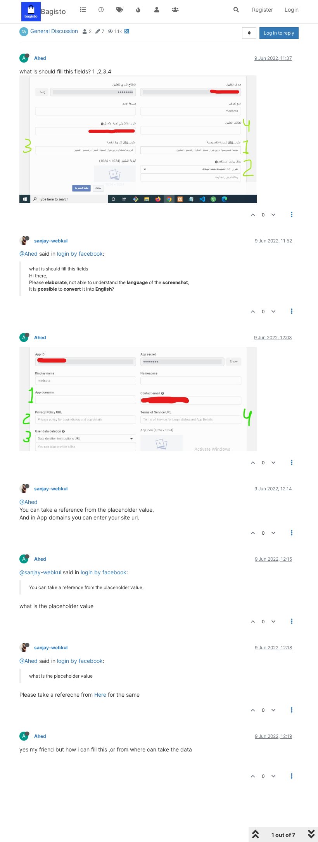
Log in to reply (279, 33)
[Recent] (101, 9)
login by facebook (80, 253)
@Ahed (28, 253)
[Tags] (120, 9)
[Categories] (83, 9)
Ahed (40, 58)
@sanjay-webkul (40, 572)
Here (100, 694)
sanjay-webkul (50, 241)
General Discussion (54, 31)
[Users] (156, 9)
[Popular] (138, 9)
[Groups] (175, 9)
